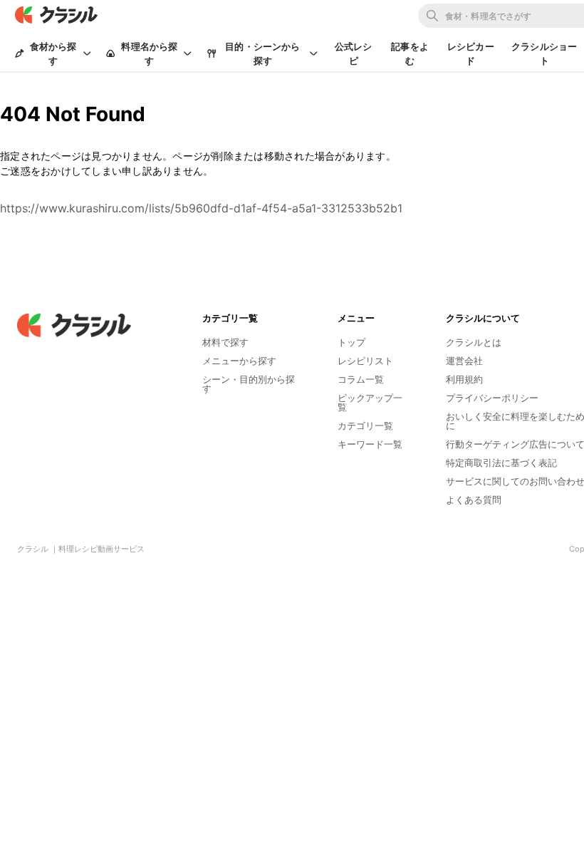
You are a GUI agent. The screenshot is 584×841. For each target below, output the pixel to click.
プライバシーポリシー (492, 397)
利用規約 (464, 379)
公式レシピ (353, 53)
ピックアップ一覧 (370, 402)
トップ (351, 342)
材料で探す (225, 342)
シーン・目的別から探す (248, 383)
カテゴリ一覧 (365, 425)
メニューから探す (239, 360)
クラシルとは (473, 342)
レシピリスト (365, 360)
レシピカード (470, 53)
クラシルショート (544, 53)
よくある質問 (473, 499)
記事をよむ (410, 53)
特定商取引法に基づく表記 (501, 462)
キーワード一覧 (370, 444)
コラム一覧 (361, 379)
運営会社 (464, 360)
